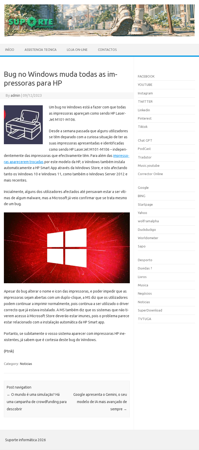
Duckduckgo (147, 229)
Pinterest (145, 118)
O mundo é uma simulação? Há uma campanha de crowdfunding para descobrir (37, 401)
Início (9, 49)
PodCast (144, 148)
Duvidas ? (145, 268)
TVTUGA (144, 319)
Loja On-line (77, 49)
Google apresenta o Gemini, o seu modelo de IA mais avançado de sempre (100, 401)
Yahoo (142, 212)
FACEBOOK (146, 76)
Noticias (26, 363)
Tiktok (142, 126)
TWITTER (145, 101)
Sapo (142, 246)
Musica (143, 285)
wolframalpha (148, 221)
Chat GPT (145, 140)
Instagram (145, 93)
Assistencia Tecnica (40, 49)
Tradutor (145, 157)
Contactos (107, 49)
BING (141, 196)
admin (15, 95)
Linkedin (144, 110)
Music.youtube (149, 165)
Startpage (145, 204)
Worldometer (148, 238)
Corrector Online (150, 174)
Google (143, 187)
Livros (142, 277)
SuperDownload (150, 310)
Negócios (145, 293)
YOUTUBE (145, 84)
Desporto (145, 260)
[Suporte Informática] (99, 35)
